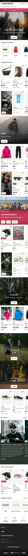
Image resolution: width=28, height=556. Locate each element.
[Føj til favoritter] (11, 66)
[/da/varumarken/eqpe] (14, 130)
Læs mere (3, 458)
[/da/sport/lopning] (14, 375)
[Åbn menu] (1, 3)
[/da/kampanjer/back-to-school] (14, 26)
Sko (8, 222)
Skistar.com (4, 539)
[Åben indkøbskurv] (26, 3)
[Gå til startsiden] (8, 3)
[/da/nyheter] (14, 291)
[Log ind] (23, 3)
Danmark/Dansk (14, 546)
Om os (3, 527)
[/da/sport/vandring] (14, 347)
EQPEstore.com (4, 542)
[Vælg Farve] (1, 85)
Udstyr (14, 222)
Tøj (3, 222)
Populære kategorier (7, 535)
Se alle (25, 417)
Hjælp (3, 531)
